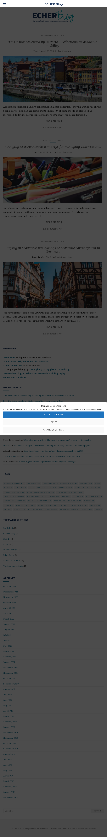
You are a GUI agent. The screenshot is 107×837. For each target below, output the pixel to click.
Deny (53, 422)
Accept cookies (53, 414)
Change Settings (53, 429)
